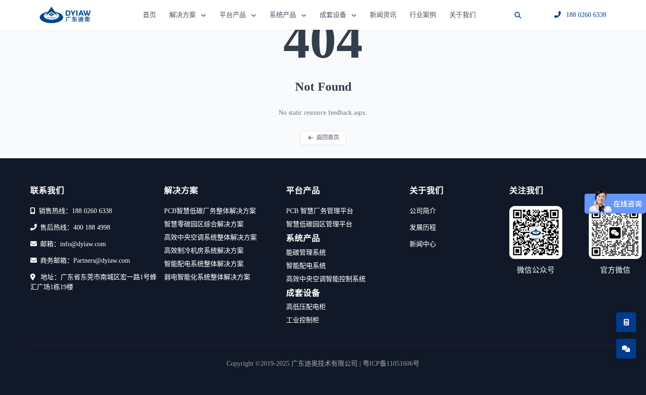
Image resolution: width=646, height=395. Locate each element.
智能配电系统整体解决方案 (204, 263)
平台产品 (232, 14)
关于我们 (462, 14)
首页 (149, 14)
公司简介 (423, 211)
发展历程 (423, 227)
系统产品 (283, 14)
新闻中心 (423, 244)
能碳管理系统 (306, 252)
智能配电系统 (306, 265)
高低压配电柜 (306, 306)
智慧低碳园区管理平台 (319, 224)
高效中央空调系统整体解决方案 (210, 237)
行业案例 (423, 14)
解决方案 (182, 14)
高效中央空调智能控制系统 (326, 279)
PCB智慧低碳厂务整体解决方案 (210, 211)
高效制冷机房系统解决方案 (204, 250)
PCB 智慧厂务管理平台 (319, 211)
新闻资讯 (383, 14)
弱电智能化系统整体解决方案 (207, 277)
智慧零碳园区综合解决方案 (204, 224)
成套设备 (333, 14)
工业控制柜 (302, 320)
